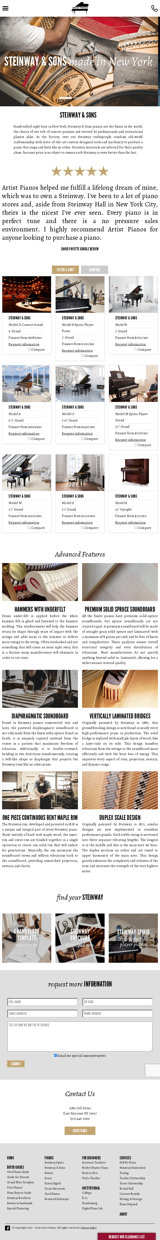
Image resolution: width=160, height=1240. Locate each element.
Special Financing (18, 1208)
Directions (80, 1130)
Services (125, 1157)
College (87, 1193)
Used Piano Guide (18, 1172)
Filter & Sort (65, 269)
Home (10, 1157)
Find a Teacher (91, 1178)
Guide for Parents (18, 1177)
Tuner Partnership (131, 1183)
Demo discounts (55, 1189)
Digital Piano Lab (92, 1208)
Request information (24, 344)
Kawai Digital (53, 1183)
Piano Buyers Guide (19, 1193)
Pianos (49, 1157)
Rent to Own (90, 1173)
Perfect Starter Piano (95, 1168)
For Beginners (91, 1157)
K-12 (85, 1198)
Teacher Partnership (132, 1178)
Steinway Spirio (54, 1163)
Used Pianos (52, 1194)
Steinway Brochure (19, 1198)
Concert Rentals (130, 1194)
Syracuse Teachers (94, 1163)
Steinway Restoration (133, 1168)
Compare (94, 269)
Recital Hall (126, 1189)
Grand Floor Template (20, 1182)
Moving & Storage (131, 1199)
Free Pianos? (14, 1188)
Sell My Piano (128, 1163)
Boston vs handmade (20, 1203)
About (123, 1214)
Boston (49, 1173)
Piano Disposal (129, 1204)
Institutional (91, 1188)
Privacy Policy (89, 1227)
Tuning (124, 1173)
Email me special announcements (81, 1055)
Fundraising (89, 1203)
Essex (48, 1178)
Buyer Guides (15, 1167)
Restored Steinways (57, 1199)
